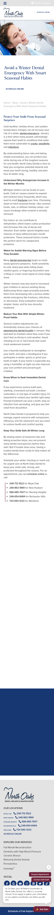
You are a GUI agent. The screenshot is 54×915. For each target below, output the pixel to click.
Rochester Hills (10, 826)
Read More (12, 582)
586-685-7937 (17, 492)
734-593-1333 (16, 501)
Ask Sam (42, 909)
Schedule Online (43, 12)
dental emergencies (20, 260)
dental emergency (29, 133)
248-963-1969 (17, 487)
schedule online (35, 474)
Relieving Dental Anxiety (17, 859)
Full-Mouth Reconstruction (17, 847)
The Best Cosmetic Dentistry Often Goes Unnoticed (27, 623)
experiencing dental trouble (18, 330)
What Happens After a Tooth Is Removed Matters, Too (27, 574)
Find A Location (41, 3)
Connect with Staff (41, 880)
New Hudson (8, 818)
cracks (34, 143)
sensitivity (44, 143)
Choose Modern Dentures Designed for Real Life (27, 672)
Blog (15, 102)
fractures (22, 200)
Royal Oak (8, 814)
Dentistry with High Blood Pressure (22, 851)
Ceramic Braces (12, 855)
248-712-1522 (16, 483)
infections (13, 147)
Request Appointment (40, 874)
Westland (7, 830)
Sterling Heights (10, 822)
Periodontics (10, 863)
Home (7, 102)
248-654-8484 (17, 496)
